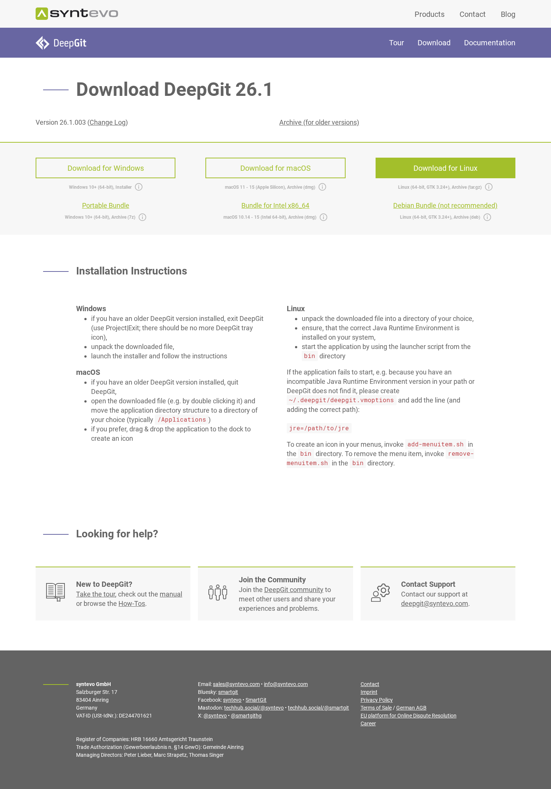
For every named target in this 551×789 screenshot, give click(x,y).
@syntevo (215, 716)
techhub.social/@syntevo (254, 708)
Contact (473, 14)
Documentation (489, 42)
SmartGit (256, 700)
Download (434, 42)
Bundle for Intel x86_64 (275, 205)
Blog (508, 14)
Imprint (369, 692)
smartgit (228, 692)
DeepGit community (293, 590)
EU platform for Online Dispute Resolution (409, 716)
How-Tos (131, 603)
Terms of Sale (376, 708)
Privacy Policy (377, 700)
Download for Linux (445, 168)
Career (368, 723)
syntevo (232, 700)
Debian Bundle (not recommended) (445, 205)
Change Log (108, 122)
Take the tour (95, 594)
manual (171, 594)
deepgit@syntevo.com (434, 603)
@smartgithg (246, 716)
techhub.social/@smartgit (318, 708)
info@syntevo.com (286, 684)
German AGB (411, 708)
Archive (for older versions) (319, 122)
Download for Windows (105, 168)
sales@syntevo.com (236, 684)
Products (430, 14)
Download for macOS (275, 168)
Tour (396, 42)
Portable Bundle (105, 205)
